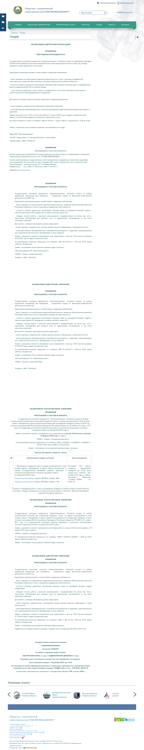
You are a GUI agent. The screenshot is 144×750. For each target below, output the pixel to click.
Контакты (125, 24)
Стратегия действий (117, 695)
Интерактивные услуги (65, 24)
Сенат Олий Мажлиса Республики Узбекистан (31, 695)
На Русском (128, 12)
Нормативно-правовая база (39, 24)
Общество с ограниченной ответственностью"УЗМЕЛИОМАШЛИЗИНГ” (32, 718)
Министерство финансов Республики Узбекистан (91, 695)
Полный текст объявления (24, 478)
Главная (18, 24)
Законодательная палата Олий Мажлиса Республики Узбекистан (63, 695)
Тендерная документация (24, 481)
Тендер (99, 24)
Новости (111, 24)
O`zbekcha (119, 12)
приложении (25, 170)
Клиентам (86, 24)
